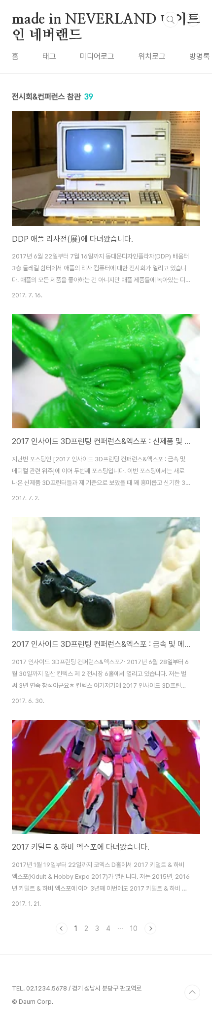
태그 (49, 56)
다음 (150, 928)
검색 (170, 19)
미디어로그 (97, 56)
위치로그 (152, 56)
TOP (192, 992)
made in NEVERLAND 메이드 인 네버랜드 (106, 20)
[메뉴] (192, 19)
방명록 (199, 56)
